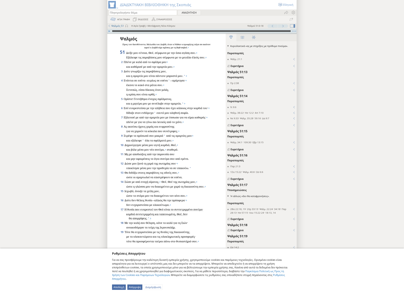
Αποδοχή (118, 287)
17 (122, 209)
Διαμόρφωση (153, 287)
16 (122, 200)
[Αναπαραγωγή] (109, 31)
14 (122, 182)
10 (122, 145)
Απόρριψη (135, 287)
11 (122, 154)
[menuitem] (293, 12)
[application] (202, 31)
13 (122, 172)
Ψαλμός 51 (117, 26)
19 (122, 232)
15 (122, 191)
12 (122, 163)
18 (122, 223)
